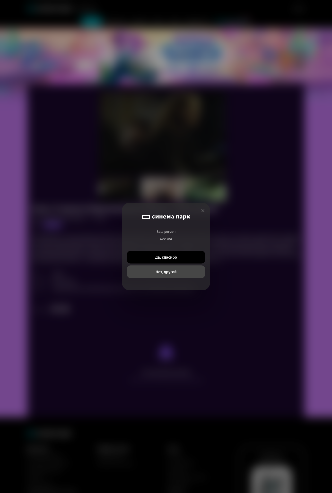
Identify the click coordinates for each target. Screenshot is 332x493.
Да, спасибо (166, 257)
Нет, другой (166, 272)
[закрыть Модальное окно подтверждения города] (202, 210)
